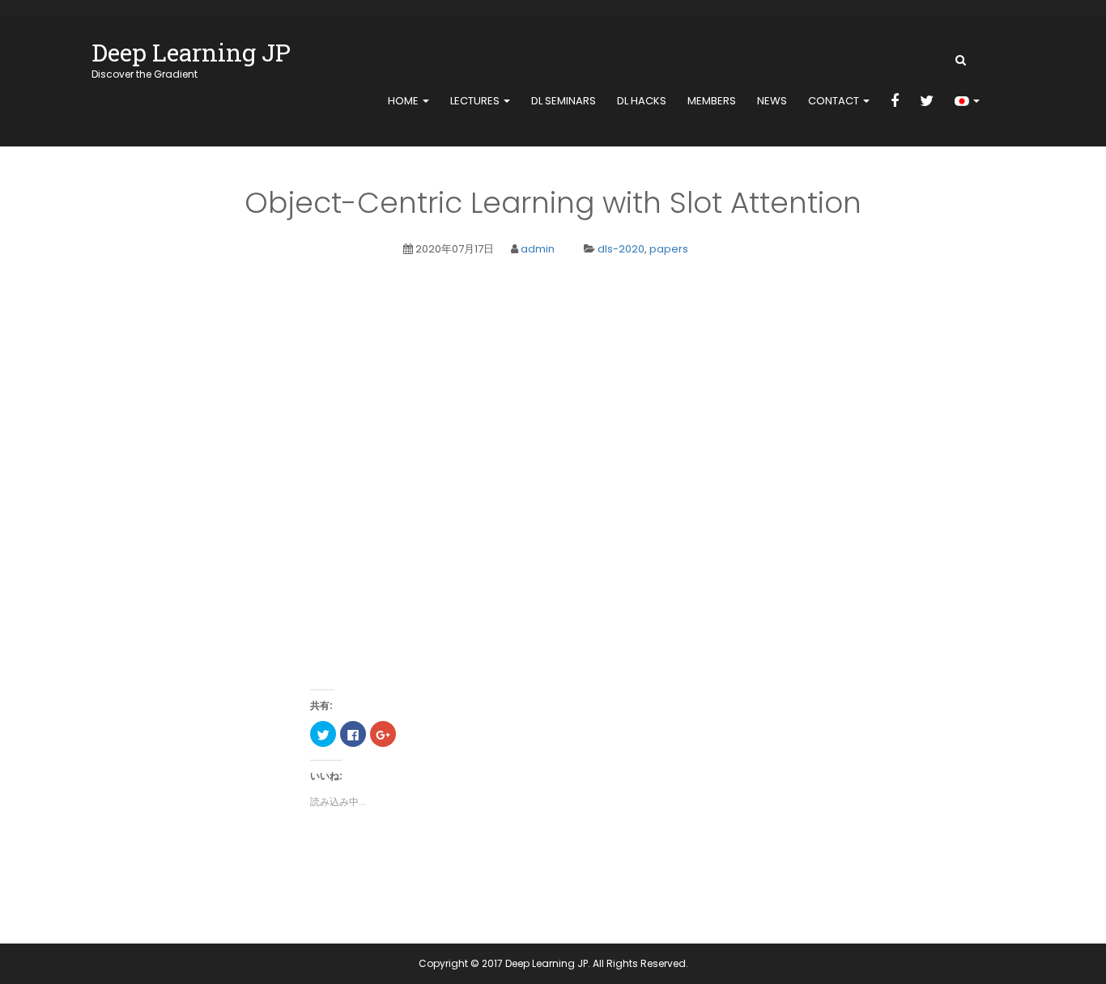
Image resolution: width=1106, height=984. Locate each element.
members (711, 100)
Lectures (476, 100)
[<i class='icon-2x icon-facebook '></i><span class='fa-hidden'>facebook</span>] (895, 102)
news (772, 100)
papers (668, 249)
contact (834, 100)
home (404, 100)
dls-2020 (621, 249)
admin (538, 249)
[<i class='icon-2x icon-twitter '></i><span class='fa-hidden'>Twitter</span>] (927, 102)
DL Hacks (641, 100)
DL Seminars (563, 100)
